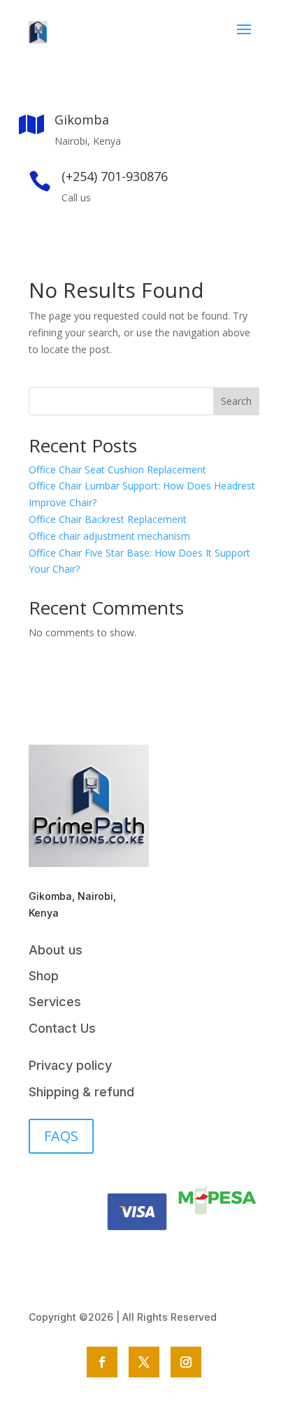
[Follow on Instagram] (186, 1362)
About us (55, 950)
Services (55, 1001)
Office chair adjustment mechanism (109, 536)
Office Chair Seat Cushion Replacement (117, 469)
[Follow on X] (144, 1362)
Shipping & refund (81, 1091)
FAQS (61, 1135)
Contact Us (62, 1028)
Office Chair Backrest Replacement (108, 519)
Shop (44, 975)
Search (236, 401)
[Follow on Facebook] (102, 1362)
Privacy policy (70, 1065)
